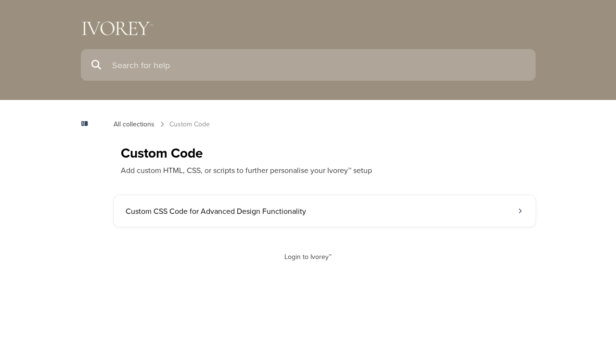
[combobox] (319, 65)
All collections (134, 124)
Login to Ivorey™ (308, 256)
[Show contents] (88, 124)
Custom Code (189, 124)
